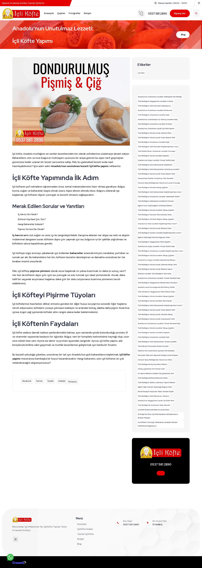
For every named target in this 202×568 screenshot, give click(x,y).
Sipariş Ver (180, 13)
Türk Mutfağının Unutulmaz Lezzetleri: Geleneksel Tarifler (159, 196)
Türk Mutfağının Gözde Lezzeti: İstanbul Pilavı (154, 133)
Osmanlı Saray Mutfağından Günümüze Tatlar (155, 360)
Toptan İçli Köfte (85, 534)
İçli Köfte (141, 73)
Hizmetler (82, 524)
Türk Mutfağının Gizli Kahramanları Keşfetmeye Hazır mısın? (160, 305)
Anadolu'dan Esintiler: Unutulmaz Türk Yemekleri (156, 178)
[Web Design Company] (19, 562)
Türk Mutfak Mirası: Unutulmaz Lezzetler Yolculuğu (156, 151)
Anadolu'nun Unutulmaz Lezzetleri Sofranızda (155, 110)
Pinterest (72, 381)
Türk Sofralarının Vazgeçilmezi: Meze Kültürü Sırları (156, 292)
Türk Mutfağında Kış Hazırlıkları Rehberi (152, 364)
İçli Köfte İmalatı (85, 529)
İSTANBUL (158, 524)
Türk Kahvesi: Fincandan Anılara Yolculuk (153, 346)
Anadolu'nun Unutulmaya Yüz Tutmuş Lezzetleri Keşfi (158, 119)
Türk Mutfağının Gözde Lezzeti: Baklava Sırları (154, 228)
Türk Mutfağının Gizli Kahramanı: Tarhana (153, 396)
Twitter (39, 381)
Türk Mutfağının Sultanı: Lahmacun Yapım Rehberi (156, 382)
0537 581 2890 (160, 464)
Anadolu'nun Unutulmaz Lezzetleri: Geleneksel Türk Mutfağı (160, 97)
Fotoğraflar (74, 13)
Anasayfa (49, 13)
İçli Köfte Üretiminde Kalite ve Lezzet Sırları (153, 410)
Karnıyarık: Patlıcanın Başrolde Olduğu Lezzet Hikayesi (158, 355)
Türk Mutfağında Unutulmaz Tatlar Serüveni (154, 405)
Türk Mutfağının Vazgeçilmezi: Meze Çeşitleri (154, 242)
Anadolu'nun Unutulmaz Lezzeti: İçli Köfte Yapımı (156, 128)
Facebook (26, 381)
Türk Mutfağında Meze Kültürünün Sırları (153, 378)
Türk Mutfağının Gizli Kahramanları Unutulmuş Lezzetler (158, 169)
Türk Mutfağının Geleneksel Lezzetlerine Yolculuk (156, 201)
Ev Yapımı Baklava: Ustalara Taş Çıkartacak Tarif (156, 373)
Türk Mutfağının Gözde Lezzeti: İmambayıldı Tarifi (156, 319)
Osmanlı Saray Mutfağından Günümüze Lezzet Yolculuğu (159, 183)
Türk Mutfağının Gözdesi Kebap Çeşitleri (153, 187)
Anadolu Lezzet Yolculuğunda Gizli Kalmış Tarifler (156, 287)
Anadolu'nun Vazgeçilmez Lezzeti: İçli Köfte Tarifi (156, 401)
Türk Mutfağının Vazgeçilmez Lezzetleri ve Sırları (155, 101)
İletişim (87, 13)
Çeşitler (61, 13)
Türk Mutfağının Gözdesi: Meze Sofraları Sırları (155, 215)
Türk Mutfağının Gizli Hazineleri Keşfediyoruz (154, 106)
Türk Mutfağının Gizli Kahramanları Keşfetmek (155, 165)
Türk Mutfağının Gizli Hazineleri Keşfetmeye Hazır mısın (158, 147)
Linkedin (61, 381)
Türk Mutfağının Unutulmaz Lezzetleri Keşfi (153, 115)
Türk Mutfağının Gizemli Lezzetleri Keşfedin (154, 333)
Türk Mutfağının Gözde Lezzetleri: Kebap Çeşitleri (156, 210)
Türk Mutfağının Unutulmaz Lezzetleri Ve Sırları (155, 124)
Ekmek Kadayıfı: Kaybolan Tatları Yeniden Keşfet (156, 392)
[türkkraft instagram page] (199, 3)
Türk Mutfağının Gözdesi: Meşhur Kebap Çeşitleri (156, 219)
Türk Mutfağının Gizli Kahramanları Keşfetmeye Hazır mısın (159, 192)
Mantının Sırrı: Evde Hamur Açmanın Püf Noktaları (156, 351)
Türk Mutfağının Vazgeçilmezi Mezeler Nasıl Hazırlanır (157, 283)
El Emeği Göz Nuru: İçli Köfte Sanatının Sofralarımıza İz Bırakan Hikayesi (158, 416)
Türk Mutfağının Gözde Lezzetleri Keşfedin (153, 156)
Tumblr (50, 381)
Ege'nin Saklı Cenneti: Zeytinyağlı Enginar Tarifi (155, 387)
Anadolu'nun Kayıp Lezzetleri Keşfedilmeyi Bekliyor (156, 260)
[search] (196, 13)
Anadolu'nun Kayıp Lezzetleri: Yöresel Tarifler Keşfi (156, 160)
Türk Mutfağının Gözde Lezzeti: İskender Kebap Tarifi (157, 265)
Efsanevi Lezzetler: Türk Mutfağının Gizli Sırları (154, 274)
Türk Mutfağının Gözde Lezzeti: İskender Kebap (155, 314)
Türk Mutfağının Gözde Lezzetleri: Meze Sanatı (155, 301)
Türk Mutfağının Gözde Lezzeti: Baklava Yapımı (155, 269)
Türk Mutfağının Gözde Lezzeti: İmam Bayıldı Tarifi (156, 138)
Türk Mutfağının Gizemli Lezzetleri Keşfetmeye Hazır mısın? (159, 233)
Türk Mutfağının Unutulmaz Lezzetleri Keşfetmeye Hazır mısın (160, 251)
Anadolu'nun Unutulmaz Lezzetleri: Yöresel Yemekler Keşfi (159, 278)
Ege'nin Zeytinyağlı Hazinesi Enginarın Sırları (154, 237)
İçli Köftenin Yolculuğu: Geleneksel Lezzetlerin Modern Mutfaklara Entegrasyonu (158, 424)
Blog (183, 34)
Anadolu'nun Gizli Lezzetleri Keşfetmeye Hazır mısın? (157, 224)
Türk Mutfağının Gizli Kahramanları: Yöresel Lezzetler (157, 342)
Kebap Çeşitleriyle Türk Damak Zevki (151, 369)
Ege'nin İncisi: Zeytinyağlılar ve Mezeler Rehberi (155, 206)
